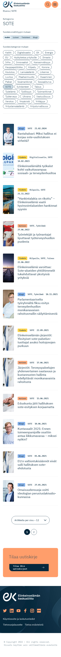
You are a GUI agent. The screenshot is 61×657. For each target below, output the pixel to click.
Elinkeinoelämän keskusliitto (16, 4)
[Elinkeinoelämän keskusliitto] (21, 596)
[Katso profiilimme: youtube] (18, 610)
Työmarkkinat (44, 91)
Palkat (8, 81)
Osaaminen (46, 76)
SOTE (8, 86)
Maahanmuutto (26, 76)
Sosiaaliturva (44, 81)
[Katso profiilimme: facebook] (25, 610)
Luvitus (9, 76)
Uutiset (16, 37)
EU (6, 57)
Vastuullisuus (43, 96)
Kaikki (7, 37)
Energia (49, 52)
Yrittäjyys (40, 101)
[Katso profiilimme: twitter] (4, 610)
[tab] (7, 37)
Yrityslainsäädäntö (14, 106)
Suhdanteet (23, 86)
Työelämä (10, 91)
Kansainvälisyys (42, 62)
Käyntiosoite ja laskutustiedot (19, 618)
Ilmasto (46, 57)
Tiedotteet (26, 37)
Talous (37, 86)
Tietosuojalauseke (13, 624)
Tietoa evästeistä (34, 624)
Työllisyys (26, 91)
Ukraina (27, 96)
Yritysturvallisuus (39, 106)
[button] (47, 4)
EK (37, 52)
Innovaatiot (22, 62)
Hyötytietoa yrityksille (25, 57)
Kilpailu (32, 67)
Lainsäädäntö (27, 72)
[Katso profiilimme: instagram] (32, 610)
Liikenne (44, 72)
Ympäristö (24, 101)
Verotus (9, 101)
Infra (7, 62)
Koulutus (10, 72)
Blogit (35, 37)
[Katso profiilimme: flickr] (39, 610)
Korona (45, 67)
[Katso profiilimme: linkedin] (11, 610)
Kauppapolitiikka (14, 67)
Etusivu (6, 11)
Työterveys (11, 96)
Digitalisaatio (24, 52)
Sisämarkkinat (24, 81)
